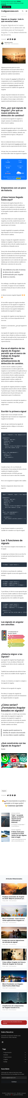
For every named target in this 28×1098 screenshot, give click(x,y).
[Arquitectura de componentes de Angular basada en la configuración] (14, 1002)
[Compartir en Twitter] (8, 39)
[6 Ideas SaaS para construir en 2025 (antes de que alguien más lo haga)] (5, 835)
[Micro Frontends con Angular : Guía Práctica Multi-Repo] (14, 980)
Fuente (3, 749)
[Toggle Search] (22, 11)
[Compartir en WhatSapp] (15, 39)
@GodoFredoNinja (18, 1094)
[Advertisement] (14, 861)
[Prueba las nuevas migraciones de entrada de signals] (14, 936)
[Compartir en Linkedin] (10, 39)
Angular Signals (13, 85)
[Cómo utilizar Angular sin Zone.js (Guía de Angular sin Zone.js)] (14, 958)
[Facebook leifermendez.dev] (2, 1042)
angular (3, 16)
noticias (5, 1055)
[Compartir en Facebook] (12, 39)
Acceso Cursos (6, 7)
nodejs (5, 1061)
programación (7, 1052)
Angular (14, 79)
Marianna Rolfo (9, 42)
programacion (7, 1057)
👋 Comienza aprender (14, 806)
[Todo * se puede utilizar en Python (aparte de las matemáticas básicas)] (5, 820)
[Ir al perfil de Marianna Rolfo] (2, 43)
